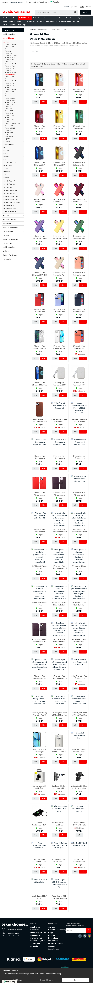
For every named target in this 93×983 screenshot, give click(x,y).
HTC (5, 159)
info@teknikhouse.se (16, 2)
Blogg (50, 932)
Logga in (66, 6)
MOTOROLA (8, 166)
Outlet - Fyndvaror (9, 25)
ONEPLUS (7, 156)
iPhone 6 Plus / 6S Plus (12, 124)
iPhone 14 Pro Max (11, 72)
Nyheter (51, 935)
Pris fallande (81, 64)
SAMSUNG (7, 141)
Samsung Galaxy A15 (11, 196)
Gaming (20, 21)
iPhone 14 (8, 79)
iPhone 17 (8, 49)
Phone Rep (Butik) (37, 941)
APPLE (6, 42)
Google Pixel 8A (9, 184)
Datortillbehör (8, 21)
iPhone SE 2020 (10, 100)
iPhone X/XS (9, 113)
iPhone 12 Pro (9, 92)
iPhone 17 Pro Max (11, 44)
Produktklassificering (57, 930)
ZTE (5, 175)
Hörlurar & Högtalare (76, 18)
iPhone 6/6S (9, 126)
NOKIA (6, 153)
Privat (82, 6)
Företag (88, 6)
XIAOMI (6, 178)
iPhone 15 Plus (10, 66)
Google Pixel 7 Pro (10, 163)
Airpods (7, 139)
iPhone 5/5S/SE (10, 128)
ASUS (6, 169)
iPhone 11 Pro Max (11, 102)
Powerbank (63, 18)
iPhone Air (8, 51)
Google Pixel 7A (9, 193)
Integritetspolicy (55, 943)
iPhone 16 (8, 62)
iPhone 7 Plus (9, 119)
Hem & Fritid (50, 21)
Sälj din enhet (36, 938)
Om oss (51, 927)
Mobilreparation (65, 21)
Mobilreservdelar (9, 18)
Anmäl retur (35, 935)
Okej (75, 980)
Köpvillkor (34, 930)
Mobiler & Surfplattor (34, 21)
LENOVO (7, 172)
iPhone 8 (7, 117)
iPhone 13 (8, 87)
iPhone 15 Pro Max (11, 64)
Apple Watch (9, 136)
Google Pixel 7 (8, 187)
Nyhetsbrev (53, 938)
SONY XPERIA (9, 144)
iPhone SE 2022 (10, 98)
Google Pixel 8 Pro (10, 208)
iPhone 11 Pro (9, 104)
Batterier (36, 18)
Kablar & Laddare (50, 18)
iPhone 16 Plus (10, 57)
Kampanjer (22, 25)
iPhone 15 (8, 70)
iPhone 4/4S (9, 132)
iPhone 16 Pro (9, 59)
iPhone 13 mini (9, 85)
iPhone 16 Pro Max (11, 55)
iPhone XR (8, 109)
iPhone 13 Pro (9, 83)
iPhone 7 (7, 121)
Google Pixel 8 (8, 205)
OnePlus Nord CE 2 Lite (12, 202)
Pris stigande (69, 64)
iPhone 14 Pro (9, 77)
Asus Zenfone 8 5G (10, 211)
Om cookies (53, 941)
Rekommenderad (48, 64)
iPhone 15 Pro (9, 68)
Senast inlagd (38, 66)
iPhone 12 (8, 96)
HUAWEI (6, 150)
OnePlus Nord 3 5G (10, 190)
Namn (59, 64)
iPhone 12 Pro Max (11, 89)
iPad (6, 134)
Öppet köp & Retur (38, 932)
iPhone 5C (8, 130)
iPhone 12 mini (9, 94)
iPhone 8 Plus (9, 115)
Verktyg (76, 21)
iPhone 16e (8, 53)
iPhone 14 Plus (10, 74)
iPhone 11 (8, 107)
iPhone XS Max (10, 111)
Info (35, 102)
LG (4, 147)
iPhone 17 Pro (9, 47)
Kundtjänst (35, 927)
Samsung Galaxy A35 (11, 199)
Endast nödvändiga (46, 980)
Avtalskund (35, 943)
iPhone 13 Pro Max (11, 81)
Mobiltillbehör (24, 18)
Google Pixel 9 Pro (10, 181)
